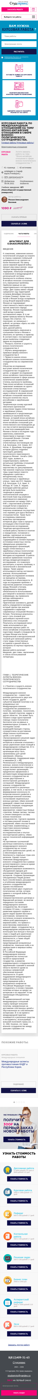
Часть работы (23, 234)
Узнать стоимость (16, 1139)
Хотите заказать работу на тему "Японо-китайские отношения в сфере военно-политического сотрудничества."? (26, 157)
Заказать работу (15, 9)
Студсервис (19, 1362)
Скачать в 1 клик (19, 1090)
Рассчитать (19, 51)
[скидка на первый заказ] (33, 9)
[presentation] (1, 686)
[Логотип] (19, 3)
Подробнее (18, 1084)
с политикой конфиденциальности (12, 58)
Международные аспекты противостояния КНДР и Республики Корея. (15, 1064)
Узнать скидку (19, 1393)
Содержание (9, 234)
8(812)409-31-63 (19, 1357)
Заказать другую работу (19, 1345)
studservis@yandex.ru (19, 1375)
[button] (14, 1102)
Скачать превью (19, 217)
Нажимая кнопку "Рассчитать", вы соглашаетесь (16, 57)
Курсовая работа (18, 29)
